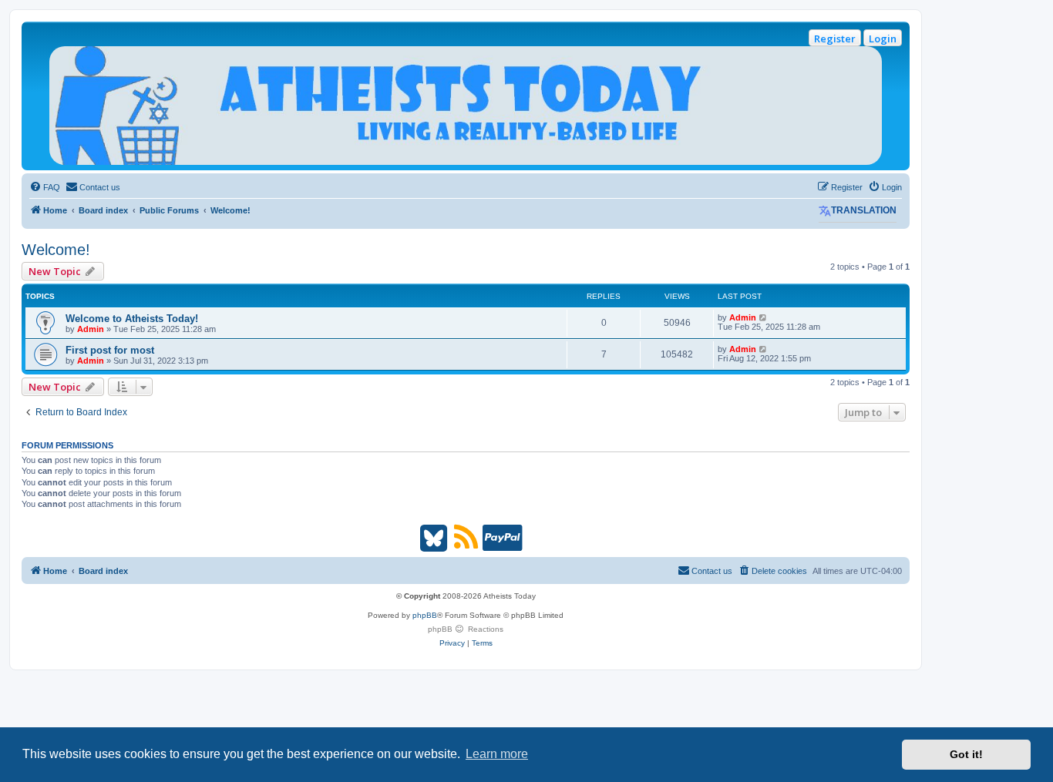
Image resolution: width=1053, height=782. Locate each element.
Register (835, 38)
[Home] (465, 105)
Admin (90, 329)
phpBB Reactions (465, 629)
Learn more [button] (497, 753)
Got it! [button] (966, 754)
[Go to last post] (764, 317)
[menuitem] (44, 187)
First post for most (110, 350)
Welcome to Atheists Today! (132, 318)
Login (883, 38)
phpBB (424, 615)
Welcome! (56, 249)
